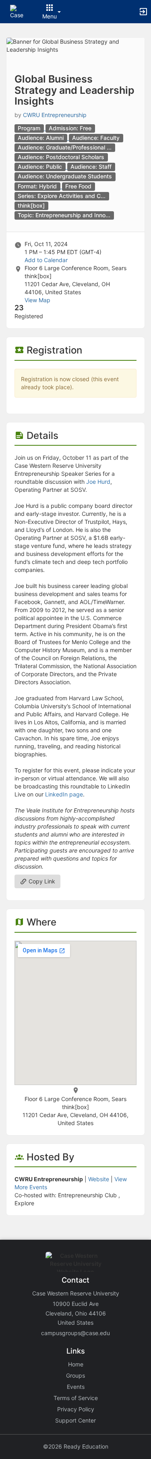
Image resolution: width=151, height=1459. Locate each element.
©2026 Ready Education (75, 1446)
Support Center (75, 1420)
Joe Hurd (98, 481)
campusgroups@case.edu (75, 1333)
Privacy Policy (75, 1409)
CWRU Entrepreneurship (55, 114)
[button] (17, 11)
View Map (37, 300)
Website (98, 1179)
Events (76, 1386)
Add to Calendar (46, 260)
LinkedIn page (64, 794)
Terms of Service (76, 1397)
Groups (75, 1375)
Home (75, 1364)
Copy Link (41, 881)
